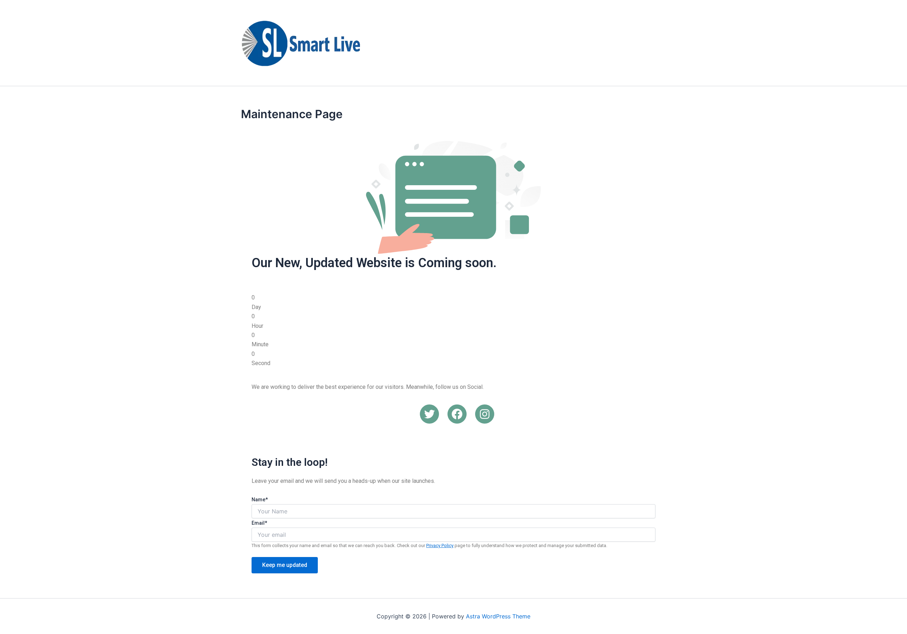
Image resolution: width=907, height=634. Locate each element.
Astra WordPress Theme (498, 616)
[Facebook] (457, 414)
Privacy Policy (440, 545)
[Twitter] (429, 414)
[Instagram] (484, 414)
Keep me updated (284, 565)
